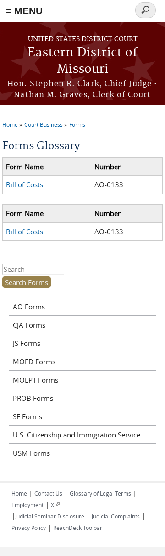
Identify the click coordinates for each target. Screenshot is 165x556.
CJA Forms (29, 324)
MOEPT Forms (35, 379)
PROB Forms (33, 398)
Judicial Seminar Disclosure (49, 516)
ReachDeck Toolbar (77, 527)
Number (107, 166)
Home (10, 124)
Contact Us (48, 493)
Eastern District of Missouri (83, 61)
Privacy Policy (28, 527)
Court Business (43, 124)
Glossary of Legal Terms (100, 493)
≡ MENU (24, 10)
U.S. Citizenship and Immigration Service (76, 434)
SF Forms (27, 416)
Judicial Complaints (116, 516)
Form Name (25, 166)
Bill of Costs (24, 184)
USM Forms (31, 453)
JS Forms (26, 343)
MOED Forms (34, 361)
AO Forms (29, 306)
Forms (77, 124)
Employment (27, 504)
